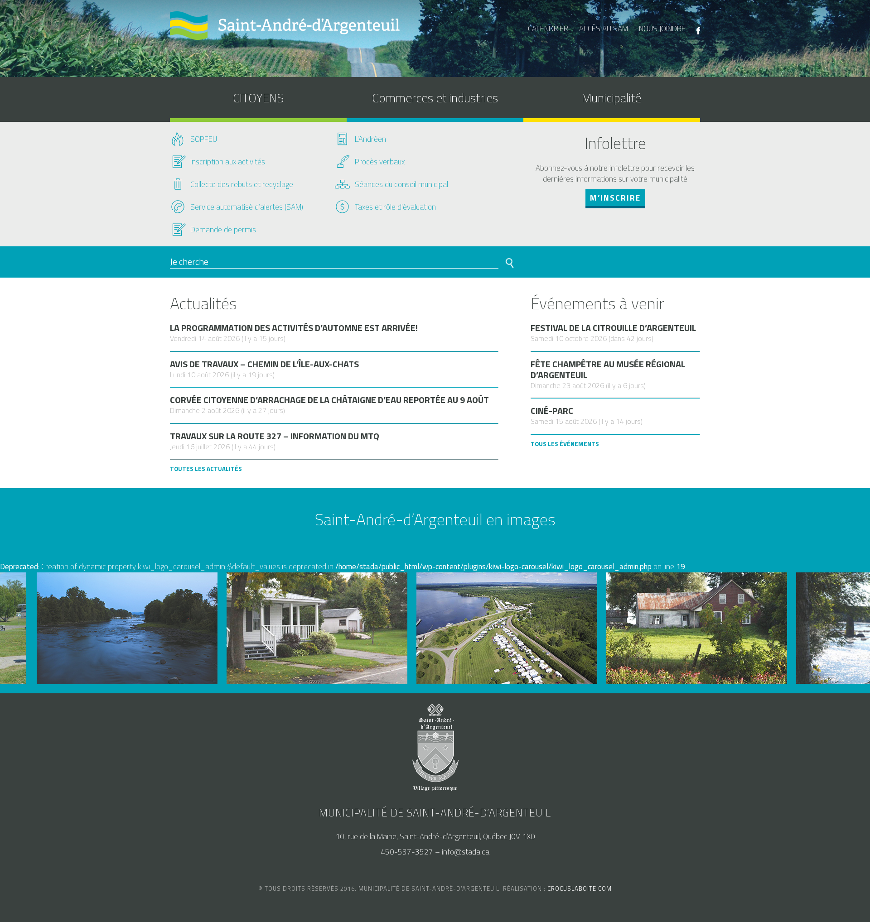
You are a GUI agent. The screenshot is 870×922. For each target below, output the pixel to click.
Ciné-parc (552, 410)
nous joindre (662, 28)
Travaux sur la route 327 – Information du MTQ (274, 436)
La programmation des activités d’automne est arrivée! (294, 327)
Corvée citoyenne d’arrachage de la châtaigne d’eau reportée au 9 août (329, 399)
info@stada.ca (465, 852)
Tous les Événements (565, 443)
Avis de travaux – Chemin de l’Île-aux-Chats (264, 364)
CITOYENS (258, 97)
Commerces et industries (435, 97)
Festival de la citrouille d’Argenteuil (613, 327)
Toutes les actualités (206, 468)
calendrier (548, 28)
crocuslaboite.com (579, 888)
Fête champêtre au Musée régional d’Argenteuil (608, 369)
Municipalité (611, 97)
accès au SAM (603, 28)
